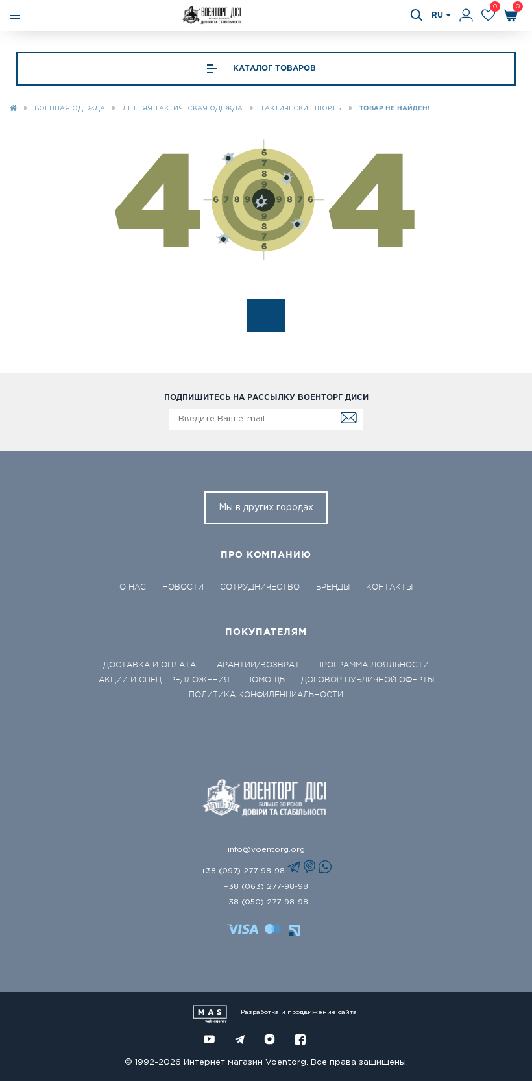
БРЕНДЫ (333, 586)
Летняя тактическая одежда (183, 109)
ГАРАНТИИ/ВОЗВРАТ (256, 664)
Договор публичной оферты (367, 679)
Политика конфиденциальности (266, 694)
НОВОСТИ (183, 586)
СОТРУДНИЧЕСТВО (260, 586)
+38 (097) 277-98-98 (244, 871)
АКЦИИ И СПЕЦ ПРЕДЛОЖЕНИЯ (164, 679)
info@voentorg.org (266, 849)
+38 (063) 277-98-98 (266, 886)
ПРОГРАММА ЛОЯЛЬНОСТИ (372, 664)
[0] (488, 15)
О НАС (132, 586)
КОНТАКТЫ (389, 586)
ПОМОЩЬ (265, 679)
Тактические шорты (301, 109)
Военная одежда (69, 109)
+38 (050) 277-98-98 (266, 902)
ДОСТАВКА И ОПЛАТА (149, 664)
